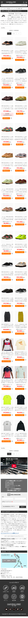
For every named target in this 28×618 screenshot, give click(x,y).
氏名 (3, 496)
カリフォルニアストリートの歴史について (10, 533)
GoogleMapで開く (5, 555)
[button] (19, 33)
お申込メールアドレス (7, 501)
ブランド (13, 8)
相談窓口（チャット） (7, 573)
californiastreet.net (12, 614)
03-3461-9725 (5, 572)
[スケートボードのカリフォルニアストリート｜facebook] (17, 610)
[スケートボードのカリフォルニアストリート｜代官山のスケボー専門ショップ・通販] (11, 3)
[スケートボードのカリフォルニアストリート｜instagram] (10, 610)
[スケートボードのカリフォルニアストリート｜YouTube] (6, 610)
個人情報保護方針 (6, 506)
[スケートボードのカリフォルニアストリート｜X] (14, 610)
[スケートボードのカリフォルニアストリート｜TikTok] (21, 610)
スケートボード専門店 (5, 8)
